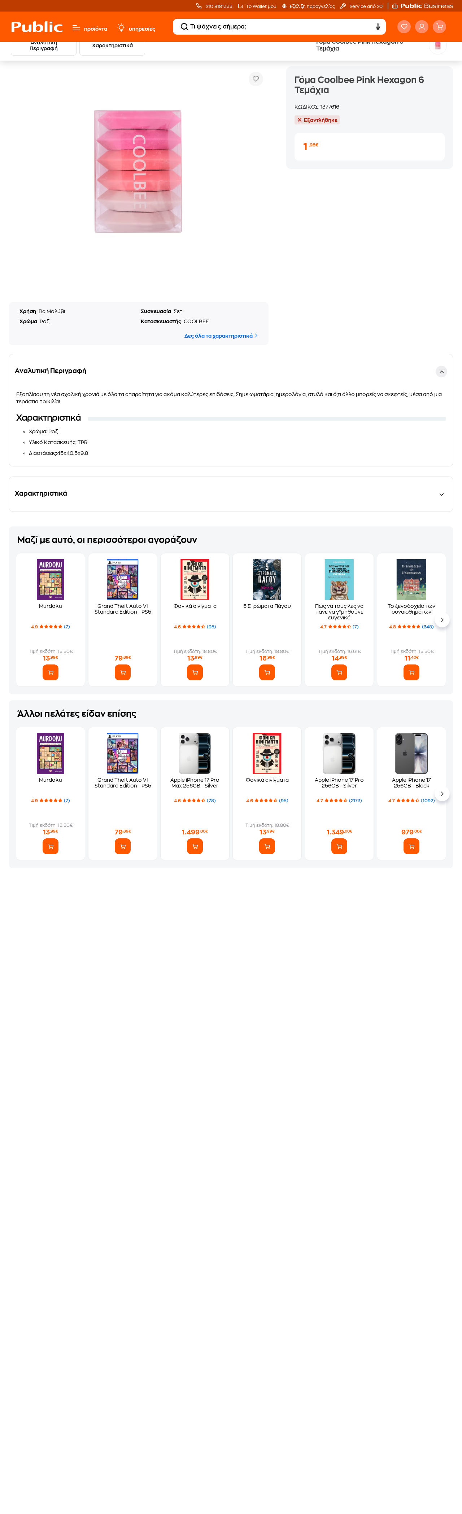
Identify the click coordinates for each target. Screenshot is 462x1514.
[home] (37, 27)
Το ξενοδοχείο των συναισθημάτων (411, 609)
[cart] (439, 26)
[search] (184, 26)
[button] (426, 5)
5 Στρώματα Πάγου (267, 606)
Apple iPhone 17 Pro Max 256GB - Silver (194, 782)
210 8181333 (218, 6)
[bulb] (121, 28)
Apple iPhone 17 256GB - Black (411, 782)
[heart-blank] (404, 26)
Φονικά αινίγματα (195, 606)
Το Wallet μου (261, 6)
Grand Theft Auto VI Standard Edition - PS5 (123, 609)
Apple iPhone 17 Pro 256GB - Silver (339, 782)
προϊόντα (95, 28)
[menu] (76, 28)
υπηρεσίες (142, 28)
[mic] (377, 26)
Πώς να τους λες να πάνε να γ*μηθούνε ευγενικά (339, 612)
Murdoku (50, 606)
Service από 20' (366, 6)
